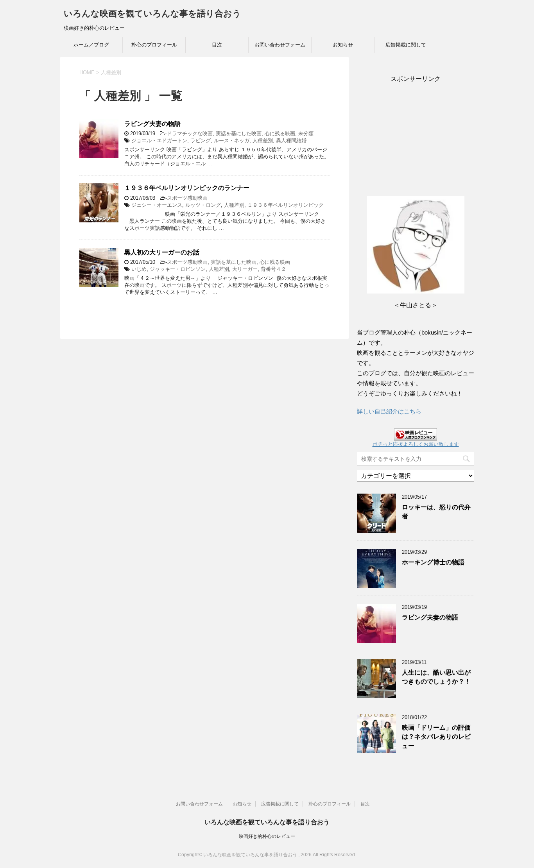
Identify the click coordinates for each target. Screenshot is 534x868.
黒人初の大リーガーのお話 (161, 252)
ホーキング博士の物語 (433, 562)
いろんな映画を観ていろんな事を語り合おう (152, 13)
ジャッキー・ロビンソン (178, 269)
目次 (217, 45)
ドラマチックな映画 (190, 133)
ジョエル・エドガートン (159, 140)
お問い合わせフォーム (279, 45)
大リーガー (245, 269)
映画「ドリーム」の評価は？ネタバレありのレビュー (436, 736)
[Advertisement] (415, 132)
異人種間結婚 (291, 140)
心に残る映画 (280, 133)
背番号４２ (273, 269)
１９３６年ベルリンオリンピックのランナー (186, 187)
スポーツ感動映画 (187, 198)
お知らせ (343, 45)
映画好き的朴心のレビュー (267, 836)
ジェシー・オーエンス (156, 205)
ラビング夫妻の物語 (152, 123)
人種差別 (263, 140)
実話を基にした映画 (239, 133)
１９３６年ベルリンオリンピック (285, 205)
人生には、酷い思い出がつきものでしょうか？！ (436, 677)
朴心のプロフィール (154, 45)
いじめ (139, 269)
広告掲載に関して (405, 45)
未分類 (306, 133)
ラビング (200, 140)
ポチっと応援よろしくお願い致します (416, 444)
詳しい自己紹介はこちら (389, 411)
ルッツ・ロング (203, 205)
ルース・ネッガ (231, 140)
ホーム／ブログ (91, 45)
